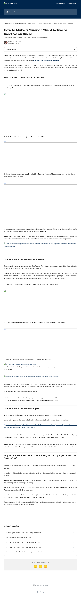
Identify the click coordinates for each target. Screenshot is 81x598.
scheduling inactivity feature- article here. (47, 60)
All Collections (8, 23)
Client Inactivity (32, 23)
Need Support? (71, 3)
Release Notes (61, 3)
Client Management (20, 23)
